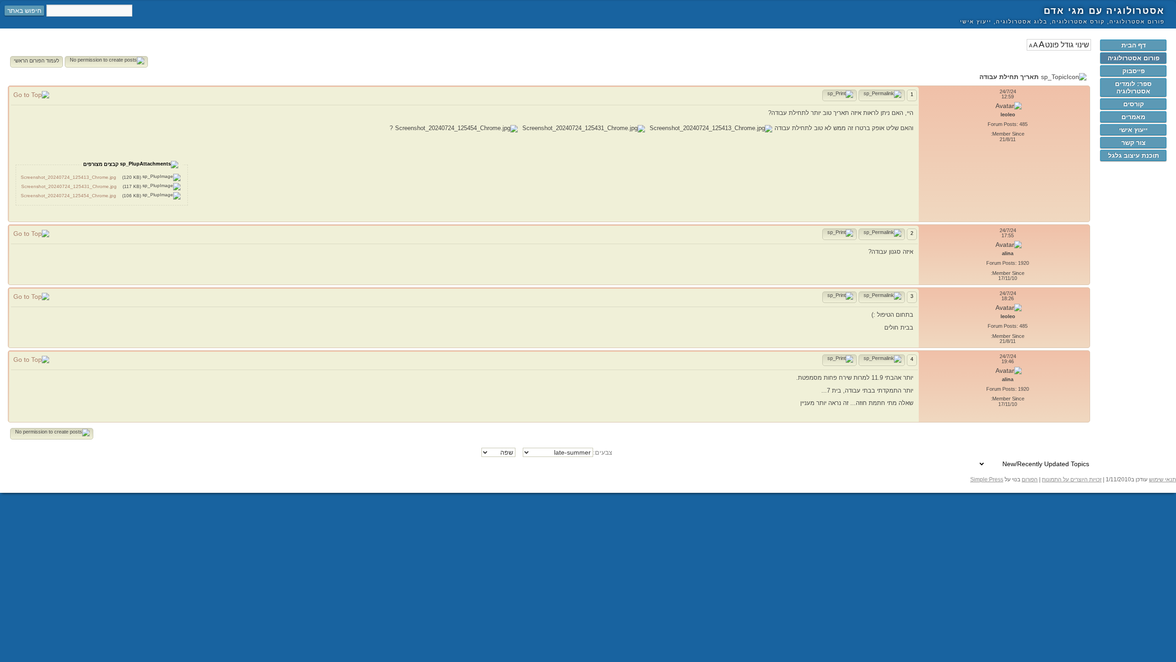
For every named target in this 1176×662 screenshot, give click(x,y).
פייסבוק (1133, 70)
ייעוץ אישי (1133, 129)
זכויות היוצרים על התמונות (1072, 479)
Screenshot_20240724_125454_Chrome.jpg (68, 195)
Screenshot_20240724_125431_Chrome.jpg (69, 186)
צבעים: (602, 452)
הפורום (1030, 479)
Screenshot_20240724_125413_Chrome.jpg (68, 177)
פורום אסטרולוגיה (1133, 58)
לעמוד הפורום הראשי (36, 60)
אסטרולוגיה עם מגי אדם (1104, 11)
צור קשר (1133, 142)
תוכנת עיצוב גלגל (1133, 155)
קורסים (1133, 104)
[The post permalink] (882, 95)
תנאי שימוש (1162, 479)
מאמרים (1133, 116)
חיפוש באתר (24, 10)
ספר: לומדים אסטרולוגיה (1133, 87)
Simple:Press (986, 479)
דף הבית (1133, 45)
